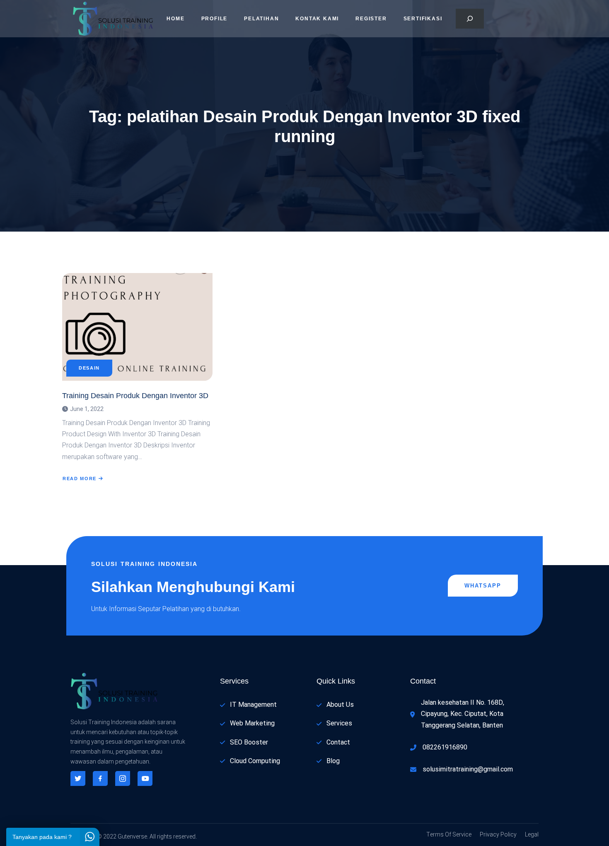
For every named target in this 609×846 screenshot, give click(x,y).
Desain (89, 368)
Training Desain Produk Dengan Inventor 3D (135, 396)
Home (175, 19)
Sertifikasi (423, 19)
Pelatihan (261, 19)
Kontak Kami (317, 19)
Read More (80, 478)
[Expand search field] (470, 19)
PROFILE (214, 19)
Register (371, 19)
